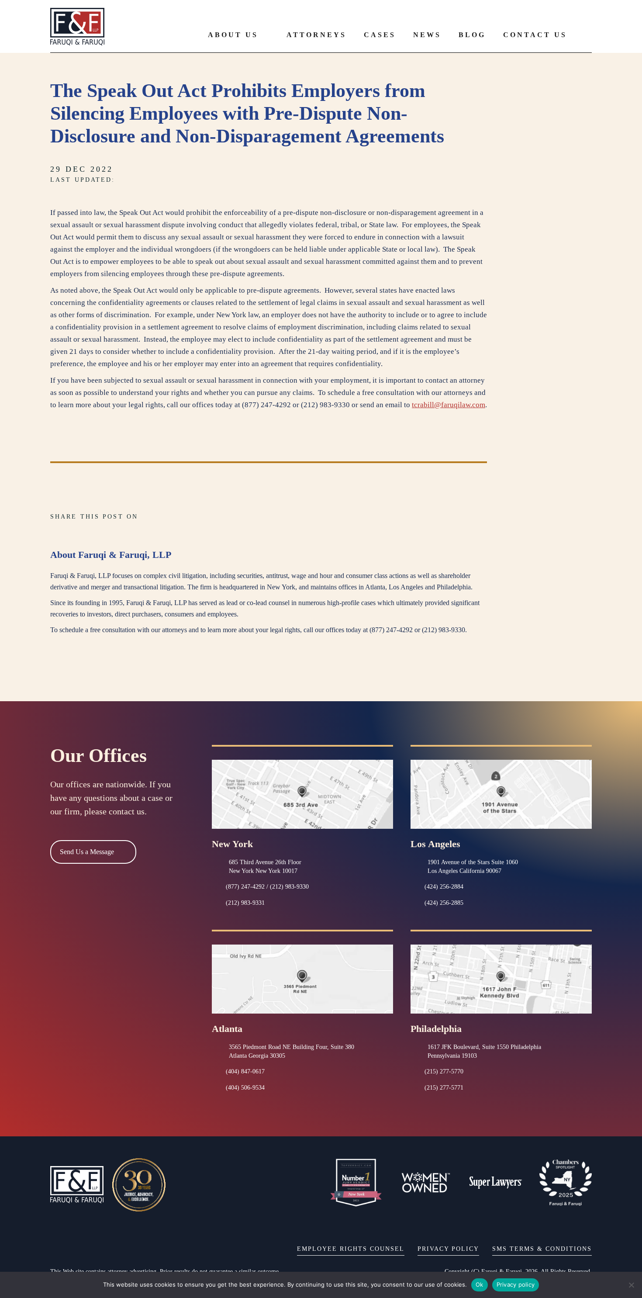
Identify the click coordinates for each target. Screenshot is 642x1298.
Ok (479, 1284)
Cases (380, 34)
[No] (631, 1285)
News (427, 34)
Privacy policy (516, 1284)
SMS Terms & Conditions (542, 1249)
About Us (233, 34)
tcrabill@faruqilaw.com (448, 404)
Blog (472, 34)
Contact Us (535, 34)
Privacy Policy (448, 1249)
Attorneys (316, 34)
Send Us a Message (87, 851)
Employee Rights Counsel (350, 1249)
